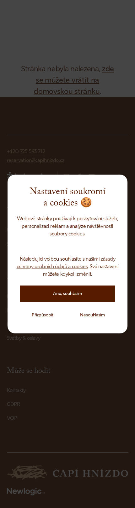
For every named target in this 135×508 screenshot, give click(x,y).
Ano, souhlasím (67, 293)
